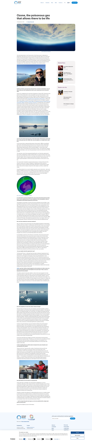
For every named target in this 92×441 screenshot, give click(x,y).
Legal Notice (66, 429)
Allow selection (77, 435)
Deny (77, 438)
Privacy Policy (66, 426)
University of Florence (32, 102)
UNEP (18, 268)
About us (42, 2)
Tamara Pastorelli (30, 21)
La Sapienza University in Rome (25, 101)
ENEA (33, 101)
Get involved (74, 2)
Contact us (60, 2)
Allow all (77, 432)
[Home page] (17, 2)
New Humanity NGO (25, 421)
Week (56, 2)
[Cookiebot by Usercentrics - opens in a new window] (13, 439)
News (52, 2)
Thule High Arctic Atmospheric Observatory (36, 98)
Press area (66, 424)
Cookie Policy (66, 428)
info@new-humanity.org (30, 427)
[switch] (34, 439)
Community (47, 2)
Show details (56, 439)
